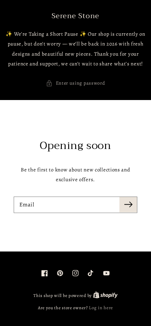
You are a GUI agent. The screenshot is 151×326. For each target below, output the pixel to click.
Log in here (101, 308)
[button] (75, 83)
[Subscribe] (128, 204)
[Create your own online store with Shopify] (105, 295)
